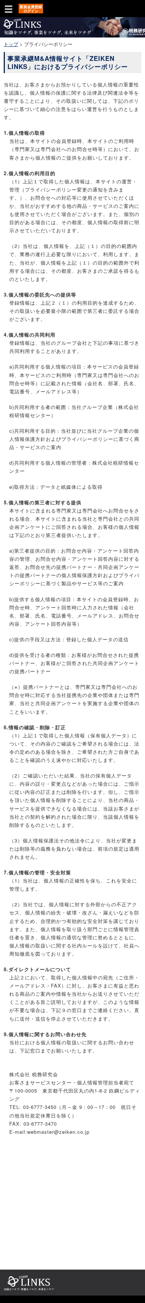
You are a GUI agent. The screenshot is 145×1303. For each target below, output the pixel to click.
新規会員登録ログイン (31, 8)
